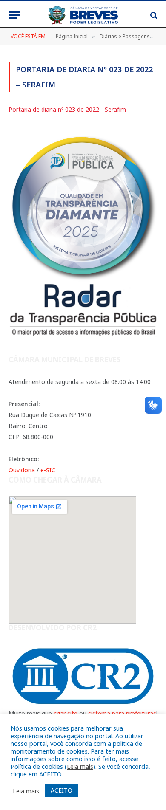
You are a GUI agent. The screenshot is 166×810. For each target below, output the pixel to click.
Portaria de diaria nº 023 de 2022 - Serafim (67, 109)
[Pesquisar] (153, 15)
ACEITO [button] (61, 790)
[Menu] (14, 15)
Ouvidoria (22, 470)
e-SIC (47, 470)
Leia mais (80, 766)
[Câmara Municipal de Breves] (82, 15)
